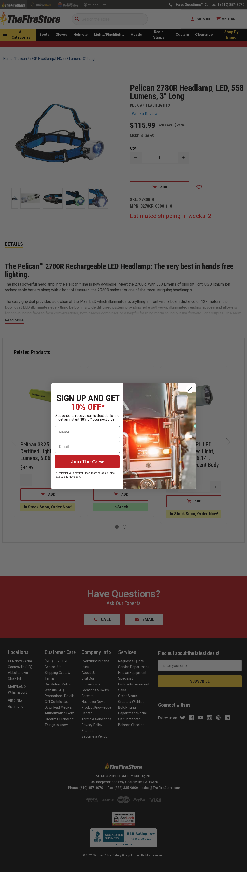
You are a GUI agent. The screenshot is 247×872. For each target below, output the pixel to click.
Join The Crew (87, 461)
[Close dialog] (189, 389)
